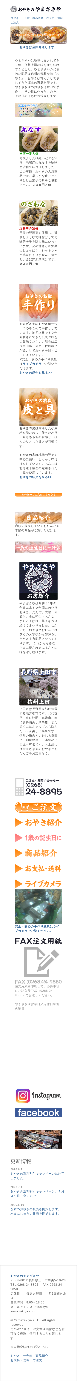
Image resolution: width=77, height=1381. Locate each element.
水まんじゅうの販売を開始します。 (35, 1213)
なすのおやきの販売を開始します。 (35, 1209)
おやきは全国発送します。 (38, 47)
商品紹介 (38, 18)
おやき (14, 18)
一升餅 (25, 18)
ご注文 (14, 22)
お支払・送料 (54, 18)
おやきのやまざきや (24, 1275)
